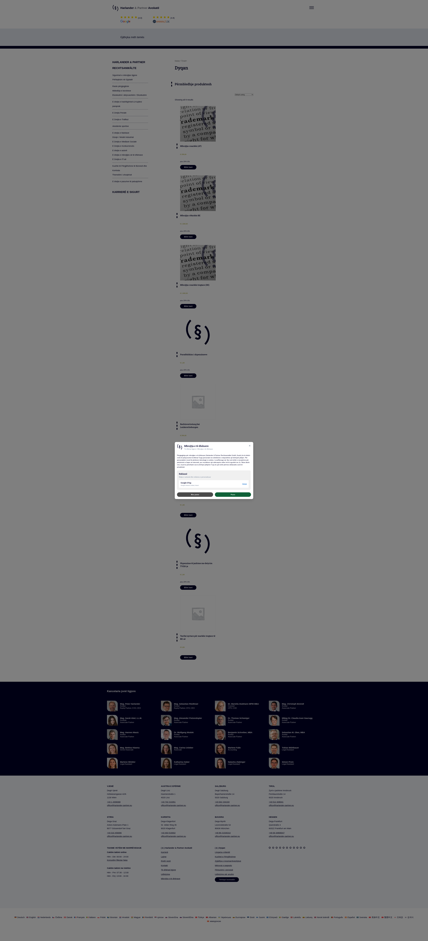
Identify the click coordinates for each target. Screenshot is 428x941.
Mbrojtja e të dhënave (205, 449)
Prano (233, 494)
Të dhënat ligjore (190, 449)
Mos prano (195, 494)
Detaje (244, 484)
